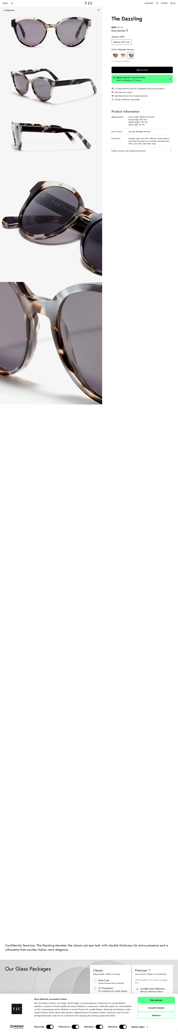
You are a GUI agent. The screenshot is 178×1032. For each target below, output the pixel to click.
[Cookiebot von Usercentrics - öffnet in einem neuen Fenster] (16, 1027)
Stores (164, 3)
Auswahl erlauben (156, 1008)
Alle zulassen (156, 1000)
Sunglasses (9, 10)
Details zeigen (137, 1027)
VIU (89, 3)
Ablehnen (156, 1015)
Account (149, 3)
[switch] (75, 1027)
